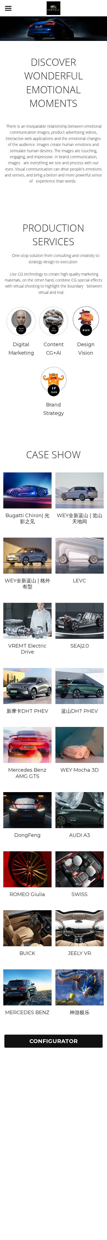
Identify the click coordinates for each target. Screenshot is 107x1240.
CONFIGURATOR (53, 1041)
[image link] (53, 7)
